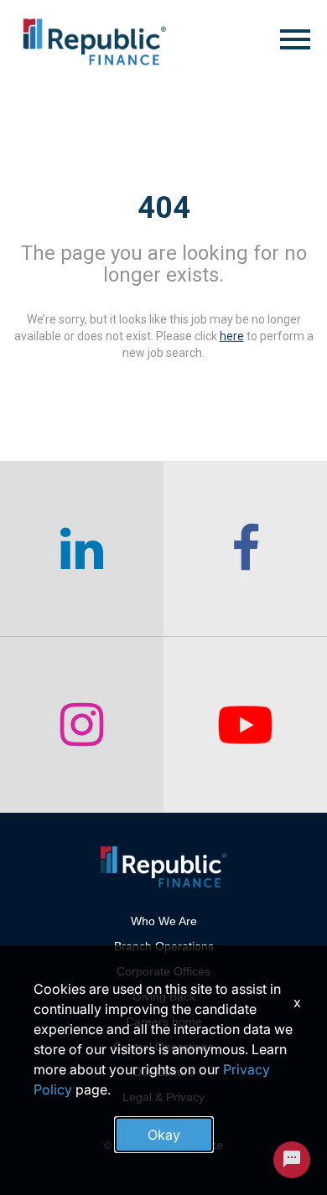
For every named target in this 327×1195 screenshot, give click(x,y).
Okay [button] (164, 1134)
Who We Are (164, 921)
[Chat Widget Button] (291, 1159)
